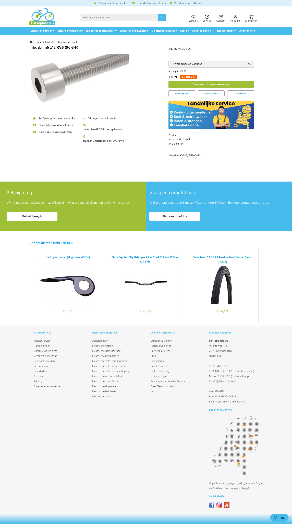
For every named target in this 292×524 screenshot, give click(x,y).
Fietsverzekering (160, 371)
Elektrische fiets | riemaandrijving (111, 371)
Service (207, 21)
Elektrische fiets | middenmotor (110, 361)
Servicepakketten (160, 351)
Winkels (193, 21)
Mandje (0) (251, 21)
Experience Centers (162, 341)
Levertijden (40, 371)
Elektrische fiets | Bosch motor (109, 366)
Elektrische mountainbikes (107, 376)
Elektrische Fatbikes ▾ (164, 31)
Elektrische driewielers (105, 386)
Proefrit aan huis (160, 366)
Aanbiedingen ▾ (201, 31)
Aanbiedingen (100, 341)
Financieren (240, 93)
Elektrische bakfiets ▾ (70, 31)
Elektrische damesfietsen (106, 351)
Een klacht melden (44, 361)
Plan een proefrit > (174, 216)
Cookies (38, 376)
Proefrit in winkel (211, 93)
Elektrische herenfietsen (105, 356)
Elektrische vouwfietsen (134, 31)
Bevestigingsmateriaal (64, 42)
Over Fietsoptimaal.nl (163, 386)
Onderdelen (42, 42)
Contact (220, 21)
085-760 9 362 (220, 366)
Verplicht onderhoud (45, 356)
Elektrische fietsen (102, 346)
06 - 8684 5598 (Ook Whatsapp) (231, 376)
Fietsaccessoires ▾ (225, 31)
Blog (153, 356)
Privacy (38, 381)
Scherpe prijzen (159, 376)
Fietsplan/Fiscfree (161, 346)
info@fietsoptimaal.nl (224, 381)
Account (235, 21)
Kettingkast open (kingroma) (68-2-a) (68, 257)
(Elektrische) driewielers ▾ (101, 31)
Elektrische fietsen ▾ (42, 31)
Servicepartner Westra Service (168, 381)
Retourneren (41, 366)
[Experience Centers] (236, 476)
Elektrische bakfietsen (104, 391)
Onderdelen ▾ (247, 31)
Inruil (153, 391)
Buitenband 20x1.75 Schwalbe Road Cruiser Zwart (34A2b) (222, 259)
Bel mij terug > (32, 216)
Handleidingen (42, 346)
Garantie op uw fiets (45, 351)
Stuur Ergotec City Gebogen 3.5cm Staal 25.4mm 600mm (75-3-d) (145, 259)
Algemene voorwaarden (47, 386)
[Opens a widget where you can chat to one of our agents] (279, 518)
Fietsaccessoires (101, 397)
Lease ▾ (184, 31)
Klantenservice (42, 341)
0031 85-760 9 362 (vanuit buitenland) (233, 371)
